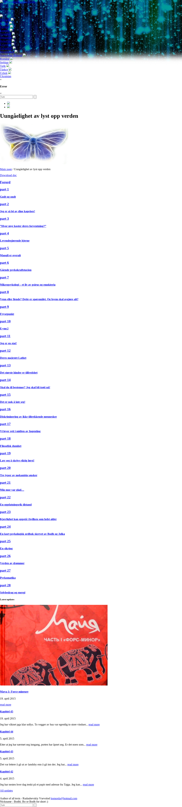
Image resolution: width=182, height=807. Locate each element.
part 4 (4, 233)
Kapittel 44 (6, 731)
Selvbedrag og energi (12, 592)
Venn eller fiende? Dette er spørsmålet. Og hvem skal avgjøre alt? (39, 299)
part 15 (5, 394)
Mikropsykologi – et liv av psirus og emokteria (27, 284)
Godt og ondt (8, 196)
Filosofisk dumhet (10, 445)
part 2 (4, 204)
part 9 (4, 307)
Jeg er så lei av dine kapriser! (17, 211)
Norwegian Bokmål (19, 1)
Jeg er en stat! (8, 343)
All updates (6, 790)
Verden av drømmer (12, 563)
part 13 (5, 365)
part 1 (4, 189)
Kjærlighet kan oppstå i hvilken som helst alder (28, 519)
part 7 (4, 277)
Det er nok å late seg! (12, 401)
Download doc (8, 175)
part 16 (5, 409)
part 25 (5, 541)
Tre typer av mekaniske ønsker (18, 475)
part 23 (5, 512)
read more (5, 704)
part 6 (4, 262)
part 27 (5, 570)
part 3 (4, 218)
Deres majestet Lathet (13, 357)
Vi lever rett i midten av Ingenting (20, 431)
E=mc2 (4, 328)
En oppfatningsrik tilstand (16, 504)
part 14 (5, 380)
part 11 (5, 336)
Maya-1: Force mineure (14, 691)
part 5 (4, 248)
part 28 (5, 585)
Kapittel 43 (6, 751)
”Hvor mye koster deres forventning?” (23, 226)
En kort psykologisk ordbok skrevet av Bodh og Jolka (32, 533)
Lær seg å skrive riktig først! (17, 460)
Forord (5, 182)
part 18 (5, 438)
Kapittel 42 (6, 771)
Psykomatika (8, 577)
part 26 (5, 556)
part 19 (5, 453)
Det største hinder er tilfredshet (19, 372)
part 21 (5, 482)
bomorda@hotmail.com (64, 798)
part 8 (4, 292)
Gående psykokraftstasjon (15, 269)
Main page (6, 169)
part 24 (5, 526)
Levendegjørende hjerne (15, 240)
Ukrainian (5, 76)
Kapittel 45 (6, 711)
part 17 (5, 424)
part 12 (5, 350)
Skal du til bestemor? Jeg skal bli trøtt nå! (25, 387)
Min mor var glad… (12, 489)
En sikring (6, 548)
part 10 (5, 321)
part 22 (5, 497)
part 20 (5, 468)
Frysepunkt (7, 313)
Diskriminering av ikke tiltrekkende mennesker (28, 416)
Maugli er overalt (10, 255)
